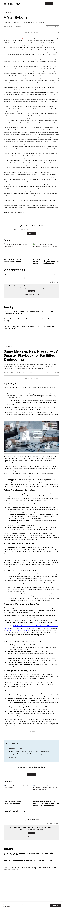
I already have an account (32, 294)
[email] (37, 32)
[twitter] (31, 32)
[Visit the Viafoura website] (55, 282)
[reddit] (34, 32)
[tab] (8, 274)
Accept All (55, 905)
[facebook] (26, 32)
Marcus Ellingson (9, 372)
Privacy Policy (6, 906)
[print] (58, 32)
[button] (5, 4)
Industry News (8, 12)
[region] (31, 278)
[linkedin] (29, 32)
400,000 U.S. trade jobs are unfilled (18, 630)
